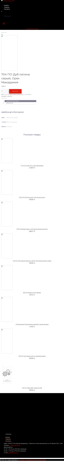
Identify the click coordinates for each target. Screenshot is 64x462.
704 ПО (9, 96)
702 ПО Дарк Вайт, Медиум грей (32, 388)
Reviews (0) (9, 103)
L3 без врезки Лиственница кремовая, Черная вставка (32, 324)
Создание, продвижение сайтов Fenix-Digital (32, 460)
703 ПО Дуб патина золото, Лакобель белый (32, 356)
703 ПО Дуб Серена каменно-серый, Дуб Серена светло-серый (32, 261)
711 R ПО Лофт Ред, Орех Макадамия (32, 165)
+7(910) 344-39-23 (15, 445)
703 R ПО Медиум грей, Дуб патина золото (32, 197)
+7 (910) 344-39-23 (32, 29)
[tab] (20, 101)
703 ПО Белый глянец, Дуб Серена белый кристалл (32, 229)
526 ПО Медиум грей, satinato (32, 292)
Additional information (12, 101)
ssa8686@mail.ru (13, 452)
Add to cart (15, 91)
